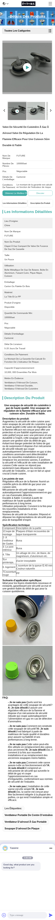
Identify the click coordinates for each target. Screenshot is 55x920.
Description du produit (40, 203)
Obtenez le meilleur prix (17, 193)
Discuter (40, 193)
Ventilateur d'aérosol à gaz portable (26, 822)
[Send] (50, 915)
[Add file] (4, 915)
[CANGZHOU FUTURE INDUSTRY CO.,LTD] (28, 3)
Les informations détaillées (15, 203)
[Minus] (51, 848)
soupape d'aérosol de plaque (22, 828)
